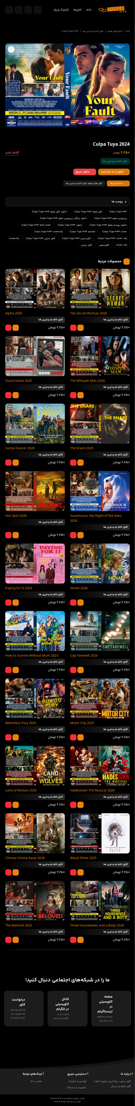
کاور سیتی (86, 245)
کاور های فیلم (115, 31)
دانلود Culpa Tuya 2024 (70, 225)
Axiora (57, 1101)
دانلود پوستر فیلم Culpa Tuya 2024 (108, 225)
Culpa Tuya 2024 (118, 212)
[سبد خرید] (18, 10)
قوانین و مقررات (77, 1081)
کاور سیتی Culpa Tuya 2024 (40, 238)
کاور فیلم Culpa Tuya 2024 (88, 212)
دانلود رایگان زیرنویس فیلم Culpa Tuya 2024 (63, 218)
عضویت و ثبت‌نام (76, 1088)
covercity (14, 238)
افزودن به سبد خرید (112, 172)
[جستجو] (9, 10)
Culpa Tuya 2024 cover (114, 232)
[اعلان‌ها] (28, 10)
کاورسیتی (104, 245)
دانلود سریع (83, 172)
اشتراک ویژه (61, 10)
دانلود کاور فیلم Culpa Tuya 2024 (49, 212)
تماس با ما (36, 1081)
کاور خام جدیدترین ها (93, 31)
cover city (121, 245)
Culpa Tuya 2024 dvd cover (36, 225)
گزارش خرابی (12, 153)
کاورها (77, 10)
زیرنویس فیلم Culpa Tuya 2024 (110, 218)
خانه (89, 10)
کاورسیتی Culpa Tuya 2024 (76, 238)
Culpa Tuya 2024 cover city (112, 238)
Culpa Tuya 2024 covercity (48, 232)
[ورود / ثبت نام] (37, 10)
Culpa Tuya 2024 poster (82, 232)
